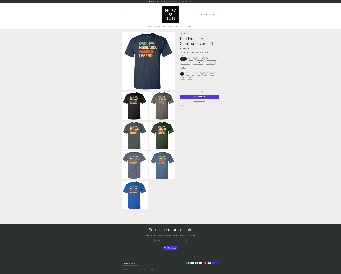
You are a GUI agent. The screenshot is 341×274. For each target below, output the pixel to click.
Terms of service (164, 269)
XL (199, 74)
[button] (124, 14)
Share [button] (183, 106)
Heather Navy (198, 63)
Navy (183, 59)
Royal (183, 67)
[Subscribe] (184, 240)
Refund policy (146, 269)
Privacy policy (154, 269)
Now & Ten (128, 269)
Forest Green (185, 63)
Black (191, 59)
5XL (190, 78)
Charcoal (200, 59)
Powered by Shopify (136, 269)
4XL (183, 78)
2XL (205, 74)
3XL (212, 74)
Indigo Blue (210, 63)
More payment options (199, 100)
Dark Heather (211, 59)
